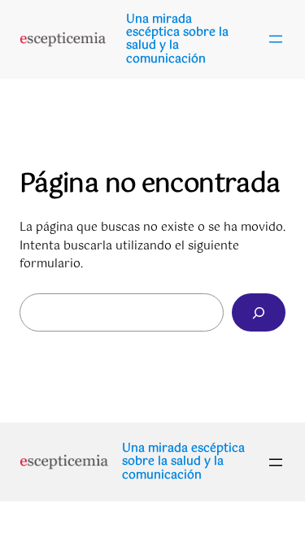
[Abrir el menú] (275, 39)
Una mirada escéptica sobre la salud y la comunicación (177, 39)
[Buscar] (258, 312)
